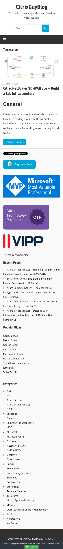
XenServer (12, 523)
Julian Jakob (10, 372)
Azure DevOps (14, 400)
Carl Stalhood (10, 335)
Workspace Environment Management (27, 509)
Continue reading (14, 141)
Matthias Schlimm (13, 354)
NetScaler (12, 441)
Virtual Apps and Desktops (21, 500)
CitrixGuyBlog (31, 6)
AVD (9, 395)
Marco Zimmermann (14, 358)
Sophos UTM (13, 482)
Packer (10, 463)
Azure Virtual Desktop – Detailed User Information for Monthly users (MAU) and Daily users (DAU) (28, 315)
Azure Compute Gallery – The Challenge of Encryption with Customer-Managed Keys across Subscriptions (29, 292)
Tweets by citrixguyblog (16, 254)
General (11, 418)
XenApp (11, 514)
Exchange (12, 413)
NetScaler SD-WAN (17, 445)
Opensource (13, 459)
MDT (9, 427)
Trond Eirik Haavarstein (16, 363)
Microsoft (12, 432)
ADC (9, 390)
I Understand (31, 547)
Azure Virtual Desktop (18, 404)
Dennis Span (10, 340)
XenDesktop (13, 518)
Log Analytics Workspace (20, 422)
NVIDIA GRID (14, 450)
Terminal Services (16, 491)
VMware (11, 505)
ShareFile (12, 477)
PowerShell (13, 468)
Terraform (12, 495)
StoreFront (13, 486)
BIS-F (10, 409)
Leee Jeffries (9, 349)
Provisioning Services (18, 473)
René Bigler (9, 367)
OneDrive (12, 454)
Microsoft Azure (15, 436)
